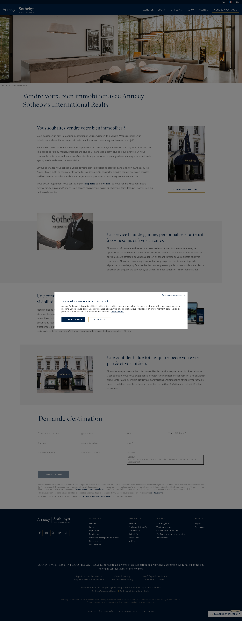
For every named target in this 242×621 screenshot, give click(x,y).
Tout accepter (73, 319)
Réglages (99, 319)
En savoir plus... (117, 311)
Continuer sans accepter (172, 295)
